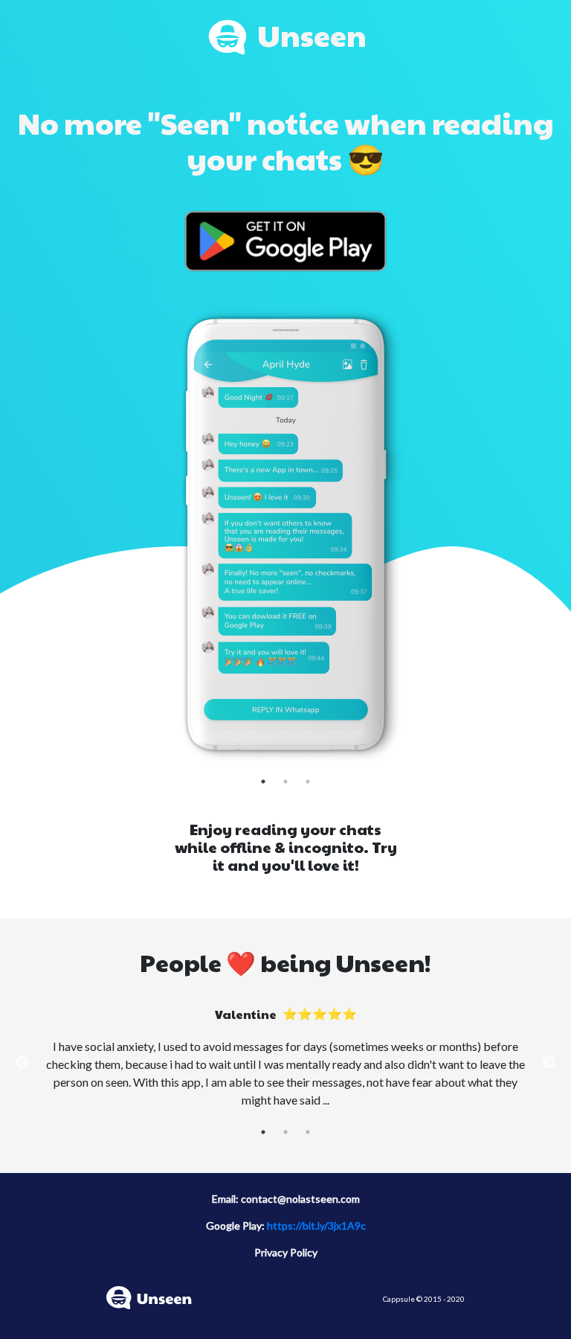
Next (548, 1062)
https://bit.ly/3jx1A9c (316, 1225)
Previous (22, 1062)
